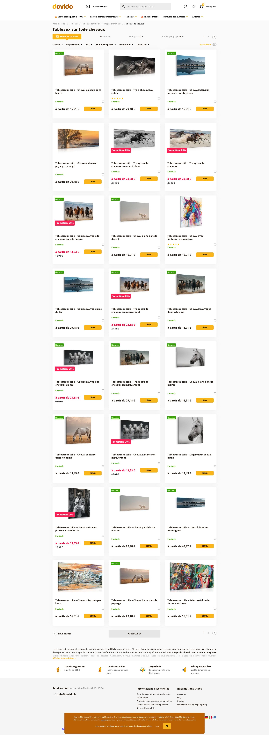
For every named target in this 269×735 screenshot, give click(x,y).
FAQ (179, 697)
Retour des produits (146, 708)
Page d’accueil (59, 23)
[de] (207, 717)
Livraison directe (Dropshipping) (192, 704)
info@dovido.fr (66, 694)
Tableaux (73, 23)
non (157, 726)
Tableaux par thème (90, 23)
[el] (214, 717)
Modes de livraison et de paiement (153, 704)
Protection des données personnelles (154, 701)
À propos (181, 694)
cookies (104, 720)
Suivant (214, 37)
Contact (180, 701)
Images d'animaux (112, 23)
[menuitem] (70, 17)
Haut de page (64, 633)
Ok (167, 726)
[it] (211, 717)
